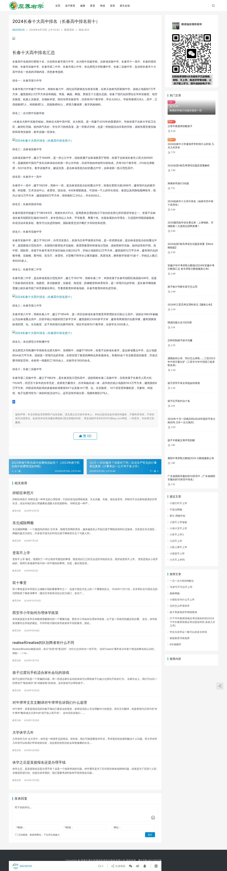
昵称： (20, 827)
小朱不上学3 (177, 534)
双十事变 (19, 583)
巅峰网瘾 (175, 593)
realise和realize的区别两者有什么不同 (43, 642)
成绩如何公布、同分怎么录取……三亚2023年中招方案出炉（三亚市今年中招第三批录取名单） (191, 362)
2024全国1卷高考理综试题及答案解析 (189, 165)
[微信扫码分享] (130, 866)
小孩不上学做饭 (178, 522)
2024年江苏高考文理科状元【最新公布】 (190, 304)
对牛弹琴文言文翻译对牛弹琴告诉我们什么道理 (49, 702)
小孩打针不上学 (178, 503)
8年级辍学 (175, 644)
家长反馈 (125, 5)
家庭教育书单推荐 (180, 638)
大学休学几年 (23, 732)
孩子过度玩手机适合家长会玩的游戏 (40, 672)
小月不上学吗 (177, 559)
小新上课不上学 (178, 547)
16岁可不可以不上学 (181, 586)
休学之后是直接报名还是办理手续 (39, 762)
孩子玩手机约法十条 (179, 400)
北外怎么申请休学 (180, 605)
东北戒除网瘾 (23, 523)
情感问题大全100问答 (180, 322)
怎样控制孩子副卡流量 (180, 340)
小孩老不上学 (177, 553)
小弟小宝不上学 (178, 528)
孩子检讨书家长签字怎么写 (182, 286)
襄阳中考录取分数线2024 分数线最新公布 (191, 458)
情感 (102, 5)
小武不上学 (176, 540)
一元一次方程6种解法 (182, 580)
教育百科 (69, 29)
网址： (117, 827)
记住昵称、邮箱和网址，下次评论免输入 (39, 834)
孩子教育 (70, 5)
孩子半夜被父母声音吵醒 (181, 440)
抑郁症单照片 (23, 493)
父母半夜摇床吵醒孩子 (180, 126)
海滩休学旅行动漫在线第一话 (185, 110)
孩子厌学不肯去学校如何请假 (184, 382)
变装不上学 (21, 553)
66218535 (18, 29)
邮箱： (69, 827)
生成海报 (120, 865)
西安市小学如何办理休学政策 (35, 613)
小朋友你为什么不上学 (182, 599)
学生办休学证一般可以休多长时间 (188, 631)
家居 (92, 5)
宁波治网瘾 (176, 509)
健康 (82, 5)
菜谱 (112, 5)
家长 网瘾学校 (177, 515)
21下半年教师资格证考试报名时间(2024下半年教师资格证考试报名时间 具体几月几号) (192, 622)
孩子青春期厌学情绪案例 (183, 612)
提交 (150, 834)
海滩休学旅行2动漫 (178, 183)
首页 (57, 5)
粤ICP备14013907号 (150, 860)
